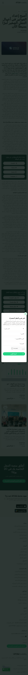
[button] (14, 328)
